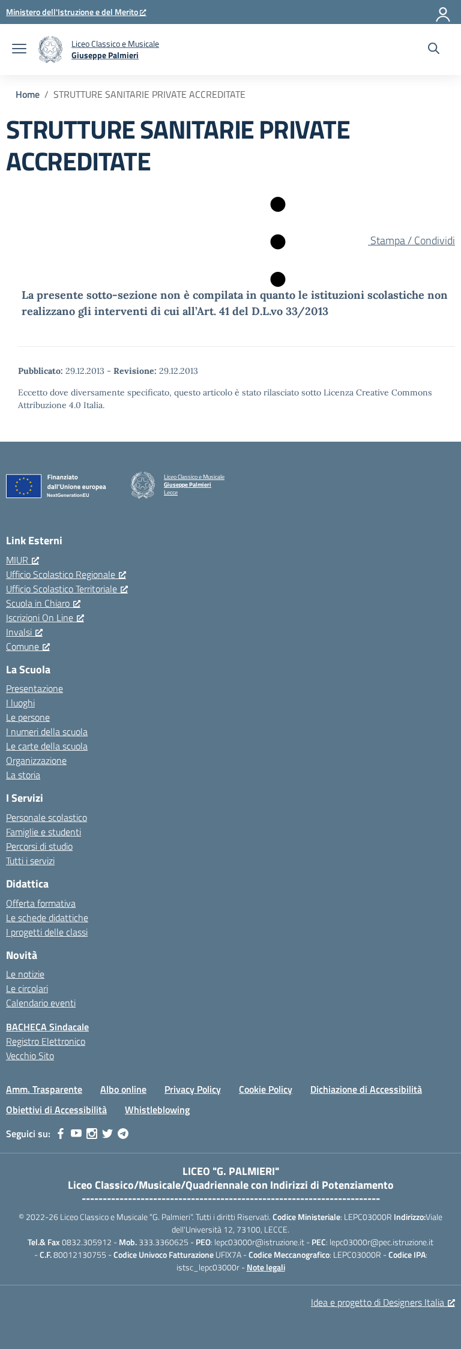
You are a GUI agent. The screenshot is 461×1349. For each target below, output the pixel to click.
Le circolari (27, 988)
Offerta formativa (41, 903)
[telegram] (123, 1133)
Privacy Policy (192, 1089)
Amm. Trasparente (44, 1089)
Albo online (123, 1089)
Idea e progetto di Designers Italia (377, 1302)
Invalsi (19, 632)
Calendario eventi (41, 1003)
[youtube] (76, 1133)
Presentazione (34, 688)
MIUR (17, 560)
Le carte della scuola (47, 746)
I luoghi (20, 703)
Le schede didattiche (47, 917)
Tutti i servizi (30, 860)
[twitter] (107, 1133)
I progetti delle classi (47, 932)
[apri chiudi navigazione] (19, 50)
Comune (22, 646)
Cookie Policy (265, 1089)
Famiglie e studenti (43, 832)
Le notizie (25, 974)
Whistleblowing (157, 1109)
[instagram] (91, 1133)
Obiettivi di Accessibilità (56, 1109)
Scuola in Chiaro (38, 603)
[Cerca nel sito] (433, 50)
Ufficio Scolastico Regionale (60, 574)
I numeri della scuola (47, 731)
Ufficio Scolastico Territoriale (61, 588)
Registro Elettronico (45, 1041)
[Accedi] (443, 12)
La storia (23, 775)
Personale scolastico (46, 817)
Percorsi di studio (39, 846)
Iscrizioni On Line (39, 617)
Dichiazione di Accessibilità (366, 1089)
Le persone (28, 717)
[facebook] (60, 1133)
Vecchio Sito (30, 1055)
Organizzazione (36, 760)
